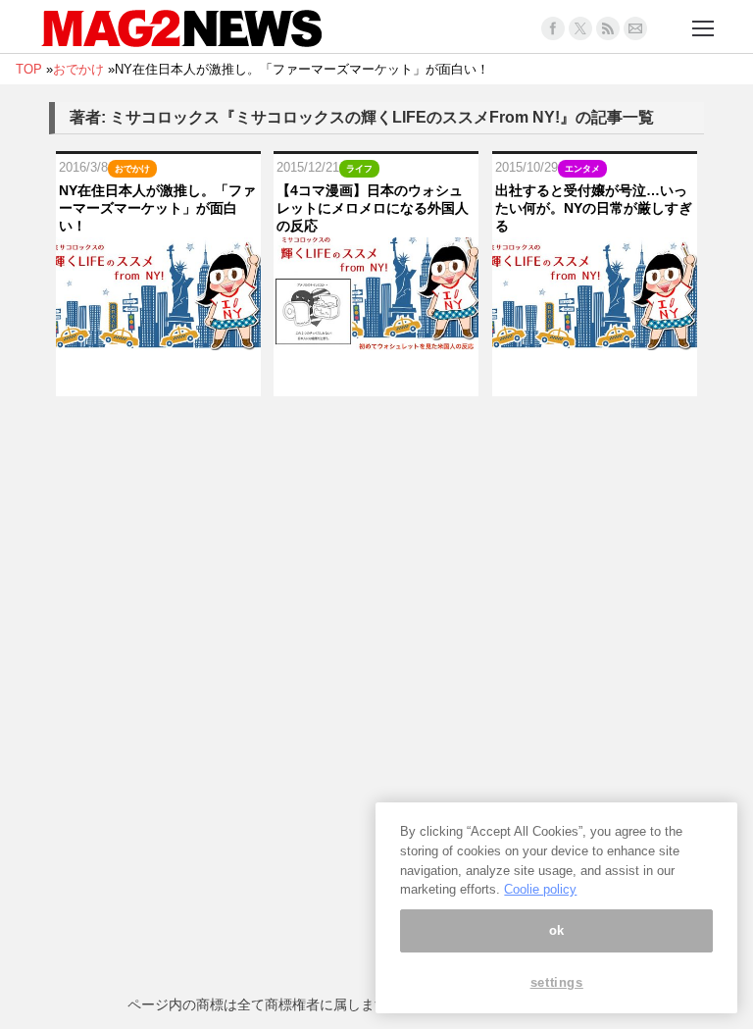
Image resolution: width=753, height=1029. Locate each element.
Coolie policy (540, 889)
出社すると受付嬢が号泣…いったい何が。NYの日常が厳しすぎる (593, 207)
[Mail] (635, 28)
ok (557, 930)
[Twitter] (580, 28)
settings (556, 982)
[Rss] (608, 28)
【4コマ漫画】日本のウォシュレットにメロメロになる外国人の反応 (372, 207)
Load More (376, 434)
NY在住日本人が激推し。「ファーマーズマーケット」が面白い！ (157, 207)
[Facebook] (553, 28)
